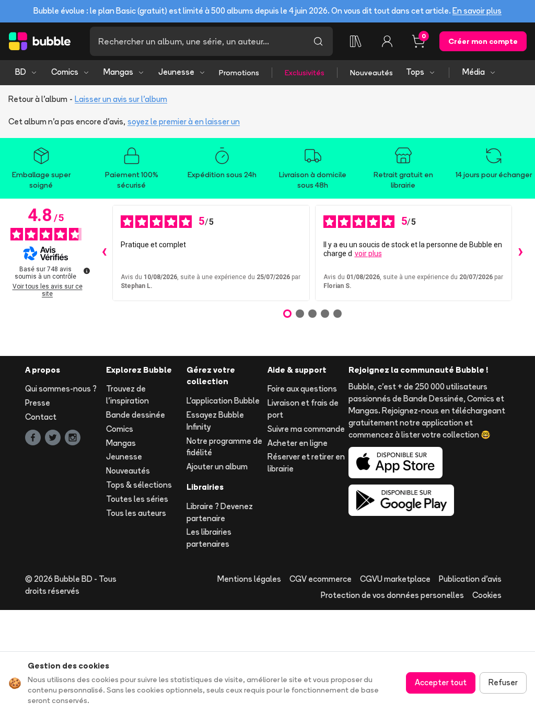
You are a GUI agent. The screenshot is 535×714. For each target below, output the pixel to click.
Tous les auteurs (136, 513)
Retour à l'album (37, 99)
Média (473, 72)
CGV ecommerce (320, 579)
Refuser (503, 682)
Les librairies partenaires (209, 538)
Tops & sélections (139, 485)
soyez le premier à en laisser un (183, 121)
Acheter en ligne (298, 443)
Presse (37, 403)
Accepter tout (441, 682)
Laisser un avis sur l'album (121, 99)
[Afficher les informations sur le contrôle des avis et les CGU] (87, 271)
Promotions (239, 72)
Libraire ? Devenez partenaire (220, 512)
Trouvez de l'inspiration (127, 395)
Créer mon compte (483, 41)
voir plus (368, 253)
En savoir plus (477, 11)
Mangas (118, 72)
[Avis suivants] (520, 253)
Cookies (487, 595)
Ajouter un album (217, 466)
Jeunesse (176, 72)
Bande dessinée (135, 415)
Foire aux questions (302, 389)
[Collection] (355, 41)
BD (20, 72)
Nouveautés (371, 72)
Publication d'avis (470, 579)
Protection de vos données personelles (392, 595)
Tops (415, 72)
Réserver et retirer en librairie (306, 463)
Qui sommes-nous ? (61, 389)
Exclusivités (304, 72)
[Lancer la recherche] (318, 41)
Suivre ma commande (306, 429)
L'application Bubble (223, 401)
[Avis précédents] (104, 253)
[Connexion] (387, 41)
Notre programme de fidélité (224, 447)
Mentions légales (249, 579)
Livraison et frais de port (303, 409)
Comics (64, 72)
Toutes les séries (137, 499)
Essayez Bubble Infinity (215, 421)
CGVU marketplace (395, 579)
